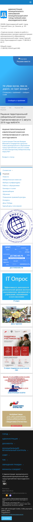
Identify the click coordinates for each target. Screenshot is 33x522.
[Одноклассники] (7, 495)
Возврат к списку (8, 157)
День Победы (7, 203)
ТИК (10, 108)
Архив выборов (8, 191)
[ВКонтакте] (3, 495)
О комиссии (7, 170)
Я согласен (6, 518)
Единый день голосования (12, 206)
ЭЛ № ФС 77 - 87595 (24, 502)
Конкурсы (6, 200)
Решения (3, 110)
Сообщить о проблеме (16, 100)
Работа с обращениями (11, 186)
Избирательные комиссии (12, 180)
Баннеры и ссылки (9, 188)
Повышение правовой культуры (14, 197)
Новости (6, 177)
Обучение (6, 194)
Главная (3, 108)
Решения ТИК (19, 108)
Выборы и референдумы (11, 183)
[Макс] (10, 495)
